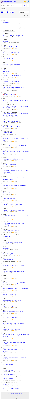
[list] (2, 12)
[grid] (7, 12)
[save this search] (28, 5)
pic (17, 24)
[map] (13, 12)
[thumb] (4, 12)
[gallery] (10, 12)
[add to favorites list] (2, 21)
